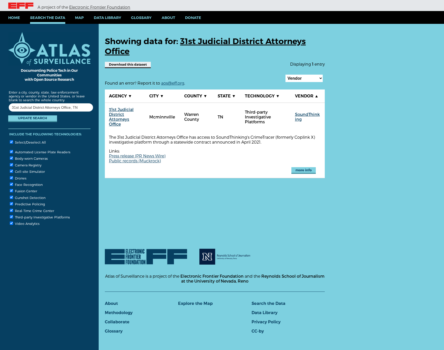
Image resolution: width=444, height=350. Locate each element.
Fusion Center (25, 191)
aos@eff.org (172, 83)
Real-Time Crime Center (34, 211)
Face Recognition (28, 184)
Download (128, 64)
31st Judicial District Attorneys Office (121, 116)
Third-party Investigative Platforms (42, 217)
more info (303, 170)
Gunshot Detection (29, 197)
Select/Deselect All (30, 142)
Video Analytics (27, 223)
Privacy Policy (266, 321)
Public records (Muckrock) (135, 160)
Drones (20, 178)
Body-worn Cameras (31, 158)
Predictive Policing (29, 204)
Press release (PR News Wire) (137, 155)
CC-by (258, 331)
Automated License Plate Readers (42, 152)
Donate (193, 17)
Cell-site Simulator (29, 171)
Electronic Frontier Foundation (99, 7)
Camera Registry (27, 165)
